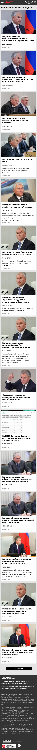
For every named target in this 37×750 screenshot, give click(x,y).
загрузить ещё (19, 668)
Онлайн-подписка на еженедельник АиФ (17, 686)
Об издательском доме (10, 681)
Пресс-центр (6, 684)
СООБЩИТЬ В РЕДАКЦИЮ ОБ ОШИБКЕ (14, 689)
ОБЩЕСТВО (6, 47)
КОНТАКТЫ (25, 681)
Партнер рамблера (17, 741)
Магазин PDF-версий (20, 684)
